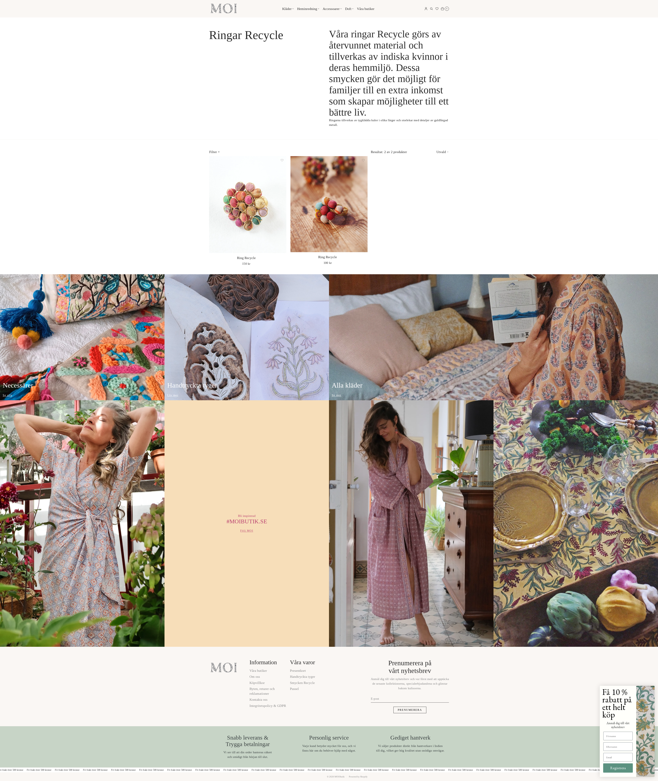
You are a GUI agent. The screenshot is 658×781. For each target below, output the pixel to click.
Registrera (618, 767)
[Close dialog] (650, 690)
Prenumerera (410, 709)
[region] (329, 523)
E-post (375, 698)
